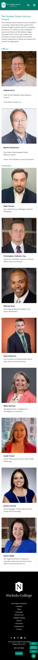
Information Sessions (19, 603)
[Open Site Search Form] (28, 5)
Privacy (19, 629)
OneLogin (19, 612)
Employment (19, 626)
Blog (19, 609)
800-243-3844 (19, 648)
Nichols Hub (19, 615)
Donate (19, 653)
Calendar (19, 606)
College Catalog (19, 618)
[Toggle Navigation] (34, 5)
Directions (19, 623)
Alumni (19, 621)
